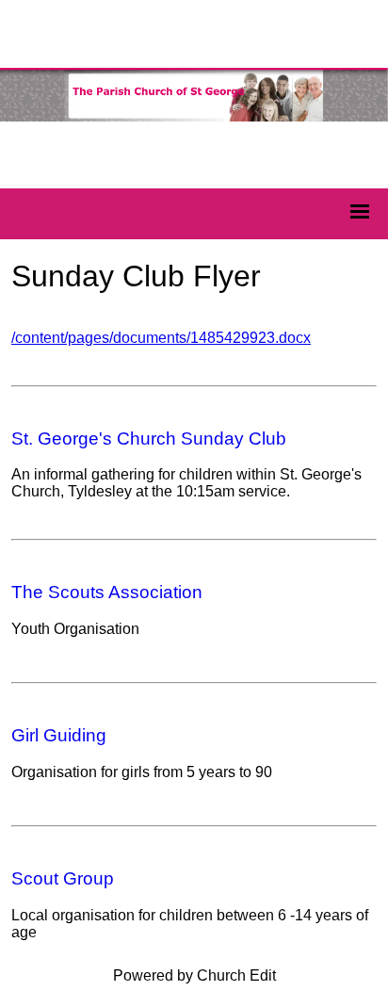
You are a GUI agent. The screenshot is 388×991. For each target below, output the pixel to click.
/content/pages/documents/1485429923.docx (161, 338)
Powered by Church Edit (194, 975)
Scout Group (62, 878)
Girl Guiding (58, 735)
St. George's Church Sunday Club (148, 438)
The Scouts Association (106, 592)
